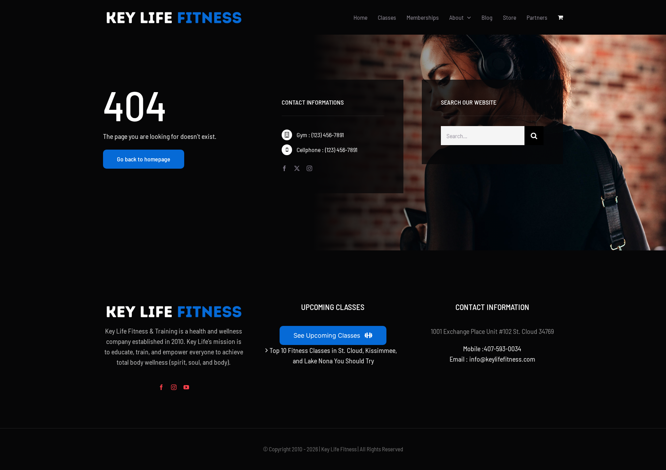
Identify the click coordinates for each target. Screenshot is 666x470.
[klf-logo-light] (173, 12)
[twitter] (297, 168)
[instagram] (309, 168)
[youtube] (186, 387)
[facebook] (284, 168)
